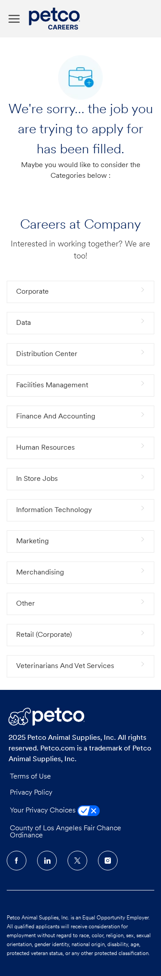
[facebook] (16, 860)
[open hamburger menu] (14, 19)
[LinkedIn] (47, 860)
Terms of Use (30, 776)
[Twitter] (77, 860)
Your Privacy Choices (43, 810)
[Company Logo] (57, 18)
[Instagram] (108, 860)
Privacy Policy (31, 792)
